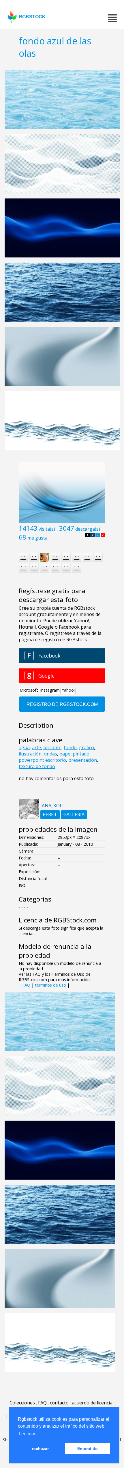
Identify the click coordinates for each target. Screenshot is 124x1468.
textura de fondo (37, 766)
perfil (50, 814)
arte (36, 747)
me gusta (37, 538)
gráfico (86, 747)
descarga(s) (87, 529)
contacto (59, 1403)
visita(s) (47, 529)
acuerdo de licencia (92, 1403)
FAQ (26, 985)
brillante (52, 747)
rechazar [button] (40, 1448)
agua (24, 747)
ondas (50, 754)
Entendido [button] (87, 1448)
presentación (82, 760)
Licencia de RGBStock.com (58, 920)
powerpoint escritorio (42, 760)
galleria (73, 814)
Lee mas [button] (27, 1433)
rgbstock (32, 16)
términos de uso (50, 985)
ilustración (30, 754)
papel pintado (74, 754)
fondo (70, 747)
